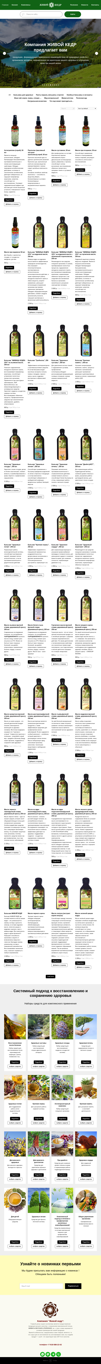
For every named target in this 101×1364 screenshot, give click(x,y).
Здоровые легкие (39, 1216)
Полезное (74, 5)
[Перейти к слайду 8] (56, 84)
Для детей (15, 1216)
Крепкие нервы (39, 1104)
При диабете (62, 1160)
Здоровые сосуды (62, 1043)
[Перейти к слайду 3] (46, 84)
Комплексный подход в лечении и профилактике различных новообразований (62, 1221)
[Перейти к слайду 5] (50, 84)
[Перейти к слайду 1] (42, 84)
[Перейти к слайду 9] (58, 84)
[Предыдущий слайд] (4, 53)
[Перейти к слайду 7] (54, 84)
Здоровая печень (86, 1043)
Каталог (15, 5)
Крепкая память (86, 1104)
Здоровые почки (15, 1104)
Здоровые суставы (38, 1043)
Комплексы (25, 5)
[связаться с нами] (58, 1354)
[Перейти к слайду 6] (52, 84)
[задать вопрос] (42, 1354)
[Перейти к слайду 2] (44, 84)
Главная (5, 5)
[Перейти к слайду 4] (48, 84)
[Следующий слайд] (96, 53)
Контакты (95, 5)
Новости (84, 5)
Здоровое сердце (86, 1160)
